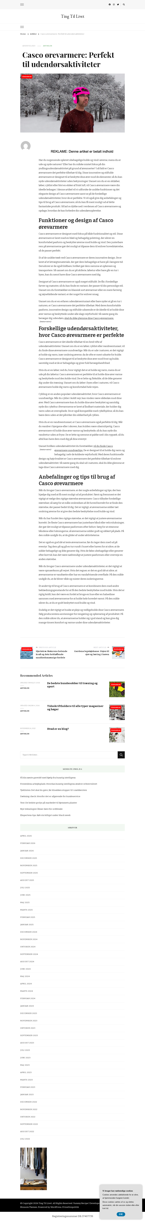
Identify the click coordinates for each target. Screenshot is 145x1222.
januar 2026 (27, 851)
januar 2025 (27, 925)
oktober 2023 (27, 1028)
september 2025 (29, 873)
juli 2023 (25, 1050)
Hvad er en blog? (58, 728)
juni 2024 (25, 969)
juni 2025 (25, 895)
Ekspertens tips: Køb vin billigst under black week (45, 815)
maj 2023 (25, 1065)
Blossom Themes (28, 1207)
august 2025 (27, 880)
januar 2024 (27, 1006)
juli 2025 (25, 888)
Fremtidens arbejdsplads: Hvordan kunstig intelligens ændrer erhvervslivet (58, 784)
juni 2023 (25, 1058)
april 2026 (26, 836)
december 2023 (28, 1013)
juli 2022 (25, 1139)
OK (121, 1214)
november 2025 (28, 865)
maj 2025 (25, 902)
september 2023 (29, 1035)
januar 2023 (27, 1094)
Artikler (47, 46)
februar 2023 (27, 1087)
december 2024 (28, 932)
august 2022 (27, 1131)
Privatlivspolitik (70, 1207)
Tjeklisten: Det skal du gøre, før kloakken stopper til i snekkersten (53, 790)
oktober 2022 (27, 1117)
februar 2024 (27, 998)
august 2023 (27, 1043)
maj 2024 (25, 976)
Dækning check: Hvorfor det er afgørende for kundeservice (50, 796)
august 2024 (27, 962)
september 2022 (29, 1124)
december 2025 (28, 858)
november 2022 (28, 1109)
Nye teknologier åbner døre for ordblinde (41, 809)
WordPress (55, 1207)
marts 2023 (26, 1080)
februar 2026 (27, 843)
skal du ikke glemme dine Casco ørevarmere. (89, 318)
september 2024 (29, 954)
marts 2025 (26, 910)
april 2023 (26, 1072)
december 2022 (28, 1102)
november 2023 (28, 1021)
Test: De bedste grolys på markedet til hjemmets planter (48, 802)
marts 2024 (26, 991)
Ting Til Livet (72, 16)
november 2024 (29, 939)
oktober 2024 (28, 947)
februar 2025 (27, 917)
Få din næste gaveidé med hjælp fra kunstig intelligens (48, 777)
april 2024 (26, 984)
